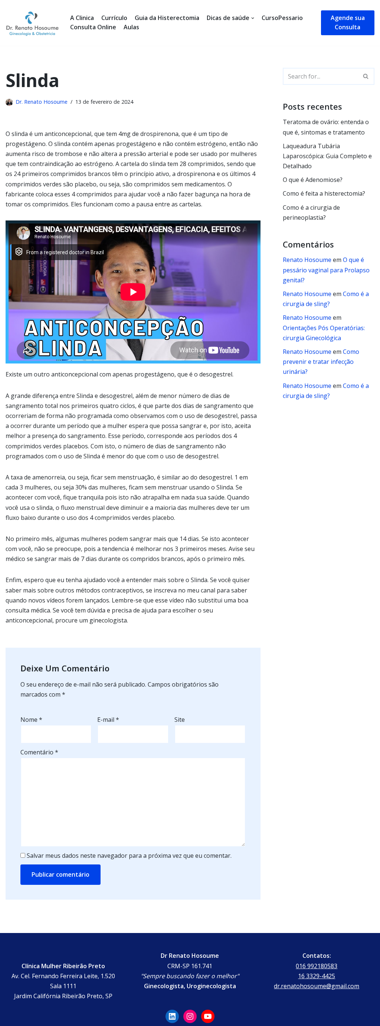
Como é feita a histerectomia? (324, 193)
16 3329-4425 (316, 976)
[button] (365, 76)
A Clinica (82, 18)
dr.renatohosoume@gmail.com (316, 986)
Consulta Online (93, 27)
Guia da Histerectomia (167, 18)
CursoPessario (282, 18)
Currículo (114, 18)
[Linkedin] (172, 1016)
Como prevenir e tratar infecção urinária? (321, 362)
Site (179, 719)
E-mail (108, 719)
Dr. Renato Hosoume (42, 101)
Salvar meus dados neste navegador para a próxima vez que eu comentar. (129, 855)
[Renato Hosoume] (32, 23)
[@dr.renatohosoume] (190, 1016)
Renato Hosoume (307, 260)
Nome (31, 719)
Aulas (131, 27)
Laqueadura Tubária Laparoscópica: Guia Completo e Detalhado (327, 156)
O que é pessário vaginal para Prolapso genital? (326, 270)
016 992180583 (316, 966)
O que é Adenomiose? (313, 180)
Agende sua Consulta (348, 22)
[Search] (366, 76)
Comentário (39, 752)
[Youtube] (207, 1016)
